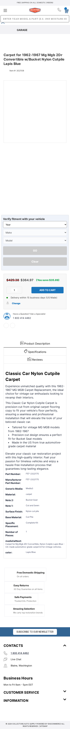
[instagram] (18, 710)
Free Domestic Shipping (31, 572)
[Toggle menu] (14, 10)
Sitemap (43, 726)
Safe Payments (23, 597)
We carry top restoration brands (28, 612)
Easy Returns (21, 585)
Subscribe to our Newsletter (35, 631)
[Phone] (59, 10)
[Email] (12, 325)
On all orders (23, 576)
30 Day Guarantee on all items (28, 589)
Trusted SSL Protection (25, 601)
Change (16, 303)
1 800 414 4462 (22, 317)
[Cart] (65, 10)
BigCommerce (54, 724)
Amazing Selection (24, 608)
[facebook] (6, 325)
